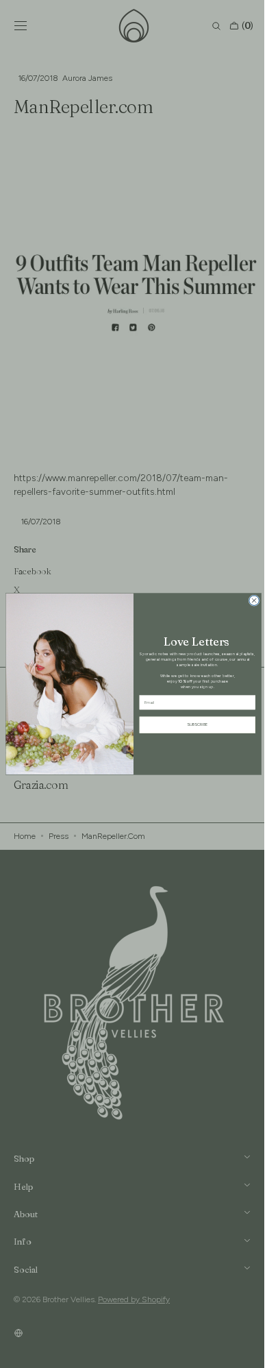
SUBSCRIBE (192, 724)
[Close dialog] (249, 601)
